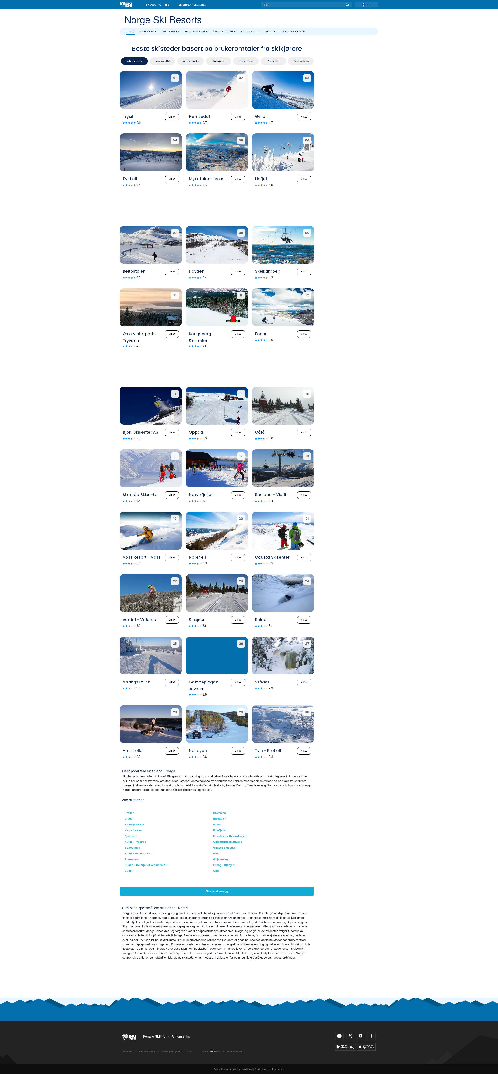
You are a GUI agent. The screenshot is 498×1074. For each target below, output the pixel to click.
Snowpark (218, 61)
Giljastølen (220, 859)
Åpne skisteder (196, 31)
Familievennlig (190, 61)
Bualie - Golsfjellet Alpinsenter (145, 865)
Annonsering (181, 1036)
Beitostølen (132, 847)
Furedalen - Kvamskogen (229, 836)
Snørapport (148, 31)
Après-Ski (273, 61)
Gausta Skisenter (225, 847)
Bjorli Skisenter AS (137, 853)
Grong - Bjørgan (223, 865)
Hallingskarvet (134, 824)
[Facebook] (371, 1036)
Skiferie (272, 31)
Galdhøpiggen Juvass (227, 842)
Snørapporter (157, 4)
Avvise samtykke (234, 1051)
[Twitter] (350, 1036)
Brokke (129, 813)
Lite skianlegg (301, 61)
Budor (129, 871)
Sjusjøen (130, 836)
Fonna (217, 824)
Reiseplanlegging (192, 4)
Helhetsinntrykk (134, 61)
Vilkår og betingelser (171, 1051)
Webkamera (171, 31)
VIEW (172, 116)
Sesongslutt (251, 31)
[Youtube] (339, 1036)
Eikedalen (219, 818)
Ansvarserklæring (147, 1051)
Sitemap (191, 1051)
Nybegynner (246, 61)
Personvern (127, 1051)
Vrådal (129, 818)
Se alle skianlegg (217, 891)
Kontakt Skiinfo (154, 1036)
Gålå (216, 871)
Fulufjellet (220, 830)
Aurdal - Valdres (135, 842)
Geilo (216, 853)
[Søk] (347, 4)
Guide (130, 31)
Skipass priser (294, 31)
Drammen (219, 813)
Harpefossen (133, 830)
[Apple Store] (366, 1046)
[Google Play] (345, 1046)
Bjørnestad (132, 859)
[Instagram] (361, 1036)
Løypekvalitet (162, 61)
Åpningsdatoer (224, 31)
